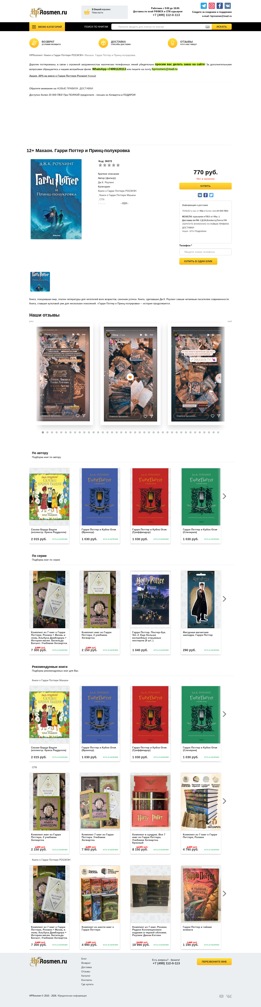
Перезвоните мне (214, 961)
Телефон (185, 245)
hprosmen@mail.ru (165, 69)
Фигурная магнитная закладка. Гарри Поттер (198, 633)
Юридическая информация (72, 995)
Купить (205, 186)
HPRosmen (35, 55)
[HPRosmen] (52, 12)
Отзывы (85, 971)
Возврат (86, 962)
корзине (106, 9)
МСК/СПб (187, 216)
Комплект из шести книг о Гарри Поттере (98, 928)
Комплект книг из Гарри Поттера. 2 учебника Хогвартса (97, 635)
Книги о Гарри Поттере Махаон (117, 195)
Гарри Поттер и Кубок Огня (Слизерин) (200, 531)
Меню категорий (50, 26)
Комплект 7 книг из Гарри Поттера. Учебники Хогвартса (98, 837)
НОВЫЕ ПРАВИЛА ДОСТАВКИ (75, 88)
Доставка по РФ (190, 220)
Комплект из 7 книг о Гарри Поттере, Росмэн (200, 836)
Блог (84, 958)
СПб (34, 767)
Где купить (87, 984)
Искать (224, 26)
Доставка (86, 967)
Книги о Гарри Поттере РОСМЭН (63, 55)
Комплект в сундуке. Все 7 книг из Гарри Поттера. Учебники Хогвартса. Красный (148, 838)
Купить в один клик (198, 261)
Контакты (86, 980)
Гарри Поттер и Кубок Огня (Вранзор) (99, 531)
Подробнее (200, 231)
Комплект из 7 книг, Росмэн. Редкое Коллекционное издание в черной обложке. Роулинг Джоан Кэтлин (149, 931)
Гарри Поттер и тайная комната (197, 928)
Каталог (85, 975)
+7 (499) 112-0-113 (166, 15)
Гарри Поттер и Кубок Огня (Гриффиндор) (149, 531)
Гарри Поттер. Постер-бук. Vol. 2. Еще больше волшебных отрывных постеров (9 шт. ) (149, 636)
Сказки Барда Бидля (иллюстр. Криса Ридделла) (48, 531)
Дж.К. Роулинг (106, 182)
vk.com (229, 996)
